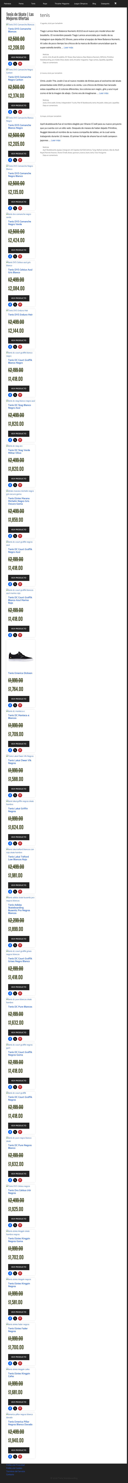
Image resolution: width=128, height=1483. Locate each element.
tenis (71, 59)
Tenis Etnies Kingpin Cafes (19, 1375)
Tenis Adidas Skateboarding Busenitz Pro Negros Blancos (19, 909)
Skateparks (105, 3)
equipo (59, 149)
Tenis (33, 3)
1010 (49, 57)
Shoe (62, 59)
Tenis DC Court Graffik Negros (20, 1098)
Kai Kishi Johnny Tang (88, 149)
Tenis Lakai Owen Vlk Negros (19, 762)
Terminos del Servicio (15, 1471)
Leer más (68, 47)
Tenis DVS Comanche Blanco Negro (19, 126)
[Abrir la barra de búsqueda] (122, 3)
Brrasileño (60, 57)
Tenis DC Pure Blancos (20, 1007)
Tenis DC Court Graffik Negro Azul (20, 551)
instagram (66, 149)
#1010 (45, 57)
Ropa (45, 3)
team (88, 152)
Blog (94, 3)
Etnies (58, 102)
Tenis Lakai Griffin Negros (18, 810)
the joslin (100, 102)
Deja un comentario (50, 62)
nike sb (111, 149)
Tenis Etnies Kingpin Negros (19, 1285)
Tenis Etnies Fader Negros (18, 1330)
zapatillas (109, 59)
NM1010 (103, 57)
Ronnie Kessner (51, 152)
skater (66, 59)
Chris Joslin (51, 102)
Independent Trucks (69, 102)
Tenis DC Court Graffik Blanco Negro (20, 361)
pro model (56, 59)
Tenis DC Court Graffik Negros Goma (20, 1053)
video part (108, 102)
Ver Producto (18, 57)
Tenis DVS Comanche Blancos (19, 30)
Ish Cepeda (75, 149)
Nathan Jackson (102, 149)
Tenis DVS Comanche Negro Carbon (19, 78)
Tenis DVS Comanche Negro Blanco (19, 175)
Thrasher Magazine (62, 3)
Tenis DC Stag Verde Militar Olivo (19, 451)
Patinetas (7, 3)
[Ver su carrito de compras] (115, 3)
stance (82, 152)
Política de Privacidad (15, 1465)
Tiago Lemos (93, 59)
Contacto (10, 1474)
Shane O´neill (62, 152)
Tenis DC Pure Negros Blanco (20, 1147)
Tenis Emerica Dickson (20, 673)
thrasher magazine (81, 59)
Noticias (46, 54)
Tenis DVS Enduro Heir (20, 314)
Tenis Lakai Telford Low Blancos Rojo (18, 858)
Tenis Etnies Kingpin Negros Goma (19, 1240)
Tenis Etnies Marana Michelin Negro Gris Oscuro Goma (19, 501)
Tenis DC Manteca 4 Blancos (18, 717)
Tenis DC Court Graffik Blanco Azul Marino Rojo (20, 600)
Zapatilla (102, 59)
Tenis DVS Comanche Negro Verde (19, 223)
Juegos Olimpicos (81, 3)
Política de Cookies (14, 1468)
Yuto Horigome (100, 152)
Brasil (54, 57)
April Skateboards (49, 149)
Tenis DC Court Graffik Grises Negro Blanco (20, 960)
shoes (70, 152)
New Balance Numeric (91, 57)
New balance (77, 57)
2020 (45, 102)
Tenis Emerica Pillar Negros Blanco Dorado (20, 1423)
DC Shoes (68, 57)
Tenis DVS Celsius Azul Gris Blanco (20, 271)
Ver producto (18, 298)
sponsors (76, 152)
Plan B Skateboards (84, 102)
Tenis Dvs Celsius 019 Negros (19, 1192)
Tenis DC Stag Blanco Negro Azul (19, 406)
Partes (21, 3)
